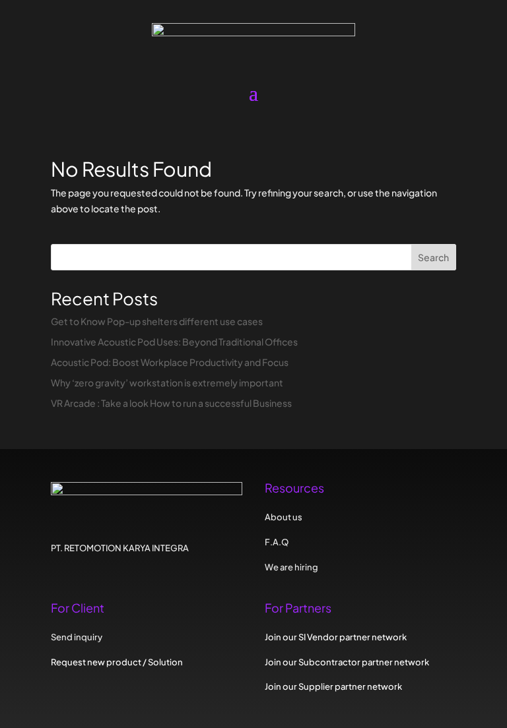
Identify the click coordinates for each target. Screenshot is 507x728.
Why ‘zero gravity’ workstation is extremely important (167, 382)
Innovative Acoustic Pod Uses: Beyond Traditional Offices (174, 342)
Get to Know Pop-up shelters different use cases (157, 321)
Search (433, 257)
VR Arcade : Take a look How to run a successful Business (171, 403)
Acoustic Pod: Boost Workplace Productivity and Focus (169, 362)
